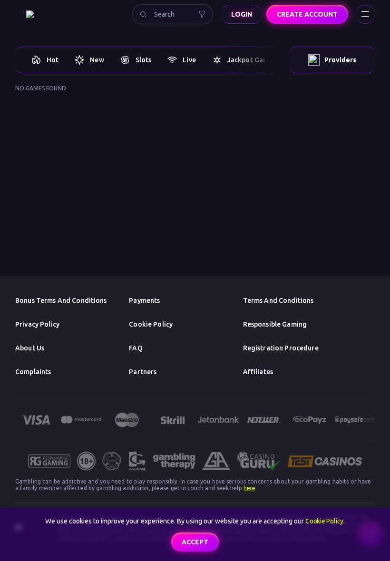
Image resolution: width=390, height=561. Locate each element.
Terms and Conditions (278, 300)
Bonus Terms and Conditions (61, 300)
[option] (44, 59)
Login (241, 14)
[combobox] (172, 14)
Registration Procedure (281, 348)
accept (195, 542)
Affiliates (258, 372)
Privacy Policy (37, 324)
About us (29, 348)
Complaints (33, 372)
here (249, 488)
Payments (144, 300)
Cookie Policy (151, 324)
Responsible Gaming (275, 324)
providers (340, 60)
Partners (142, 372)
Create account (307, 14)
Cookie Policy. (325, 521)
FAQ (135, 348)
